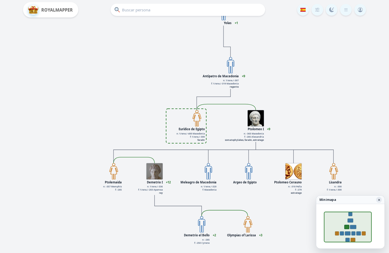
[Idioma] (303, 10)
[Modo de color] (331, 10)
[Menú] (346, 10)
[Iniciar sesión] (360, 10)
